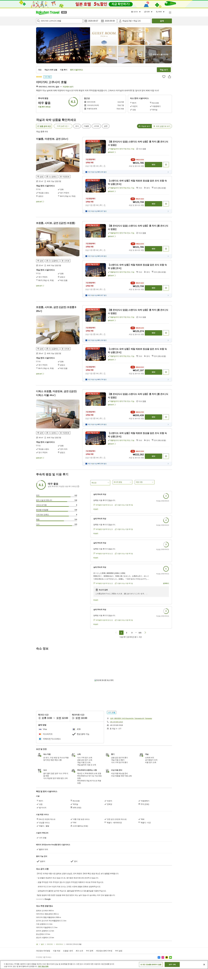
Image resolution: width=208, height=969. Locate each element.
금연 (105, 126)
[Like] (164, 76)
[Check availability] (166, 164)
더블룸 (86, 126)
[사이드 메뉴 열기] (170, 12)
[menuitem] (136, 11)
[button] (47, 12)
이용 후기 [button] (63, 70)
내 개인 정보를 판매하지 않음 (150, 964)
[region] (104, 964)
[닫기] (204, 964)
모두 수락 (172, 964)
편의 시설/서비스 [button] (76, 70)
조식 (77, 126)
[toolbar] (100, 21)
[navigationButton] (116, 632)
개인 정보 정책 (43, 966)
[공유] (169, 76)
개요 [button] (40, 70)
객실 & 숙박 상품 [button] (50, 70)
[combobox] (59, 21)
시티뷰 (96, 126)
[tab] (144, 126)
